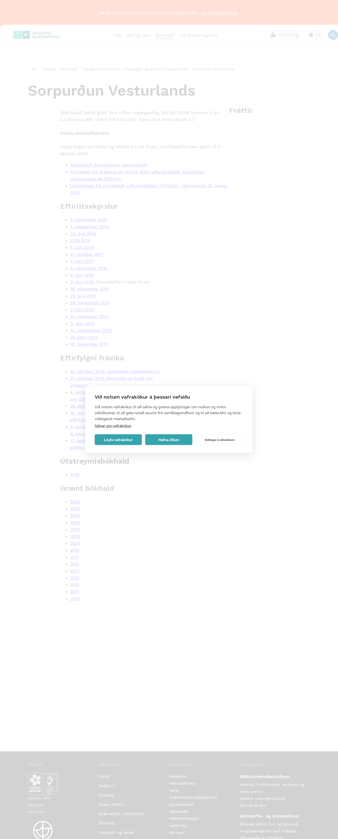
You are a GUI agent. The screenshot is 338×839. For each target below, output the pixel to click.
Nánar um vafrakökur (113, 425)
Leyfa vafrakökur (118, 439)
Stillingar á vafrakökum (220, 439)
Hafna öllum (168, 439)
